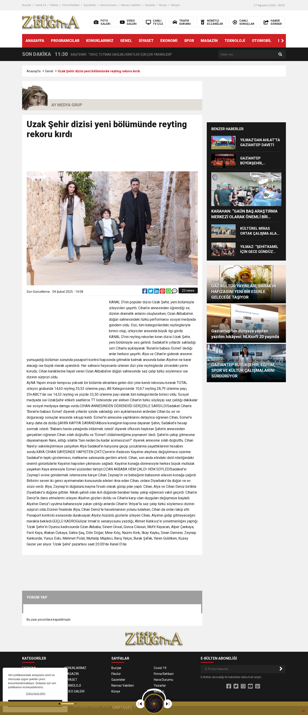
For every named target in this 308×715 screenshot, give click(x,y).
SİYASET (146, 41)
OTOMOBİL (261, 41)
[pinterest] (163, 292)
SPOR (189, 41)
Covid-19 (40, 5)
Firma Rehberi (71, 5)
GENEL (126, 41)
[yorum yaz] (174, 292)
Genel (49, 71)
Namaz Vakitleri (131, 5)
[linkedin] (157, 292)
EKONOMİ (168, 41)
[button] (282, 41)
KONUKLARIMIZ (99, 41)
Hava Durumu (108, 5)
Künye (163, 5)
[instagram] (243, 686)
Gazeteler (90, 5)
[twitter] (151, 292)
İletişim (175, 5)
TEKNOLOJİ (235, 41)
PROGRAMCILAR (65, 41)
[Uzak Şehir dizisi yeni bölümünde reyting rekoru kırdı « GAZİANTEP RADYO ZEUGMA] (51, 22)
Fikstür (54, 5)
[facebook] (145, 292)
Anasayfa (34, 71)
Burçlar (26, 5)
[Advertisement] (112, 157)
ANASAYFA (34, 41)
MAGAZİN (209, 41)
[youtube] (250, 686)
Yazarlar (150, 5)
